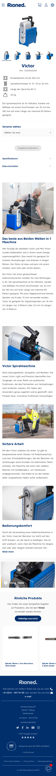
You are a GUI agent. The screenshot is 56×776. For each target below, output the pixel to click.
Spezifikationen (10, 158)
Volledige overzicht (28, 618)
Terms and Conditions (12, 761)
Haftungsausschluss (45, 761)
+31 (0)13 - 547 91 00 (28, 718)
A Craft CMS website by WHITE (28, 770)
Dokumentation (10, 166)
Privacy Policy (29, 761)
